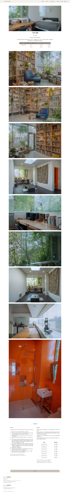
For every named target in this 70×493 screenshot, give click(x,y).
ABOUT (42, 1)
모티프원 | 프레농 (7, 1)
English (65, 1)
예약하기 (35, 471)
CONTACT (58, 1)
